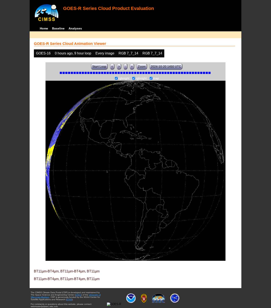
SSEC (78, 295)
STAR (69, 299)
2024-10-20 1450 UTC (166, 66)
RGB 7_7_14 (128, 53)
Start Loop (99, 66)
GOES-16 (43, 53)
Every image (104, 53)
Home (44, 28)
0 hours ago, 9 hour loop (73, 53)
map (156, 78)
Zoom (142, 66)
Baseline (58, 28)
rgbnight (123, 78)
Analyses (75, 28)
